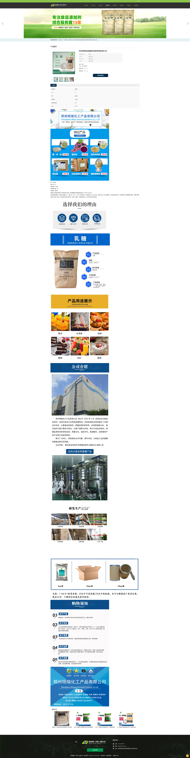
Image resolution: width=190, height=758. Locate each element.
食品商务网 (108, 755)
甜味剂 (70, 39)
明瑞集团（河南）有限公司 (77, 755)
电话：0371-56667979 (119, 743)
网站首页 (60, 39)
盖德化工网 (115, 755)
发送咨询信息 (100, 75)
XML (98, 755)
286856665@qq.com (122, 746)
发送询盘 (95, 750)
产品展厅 (65, 39)
